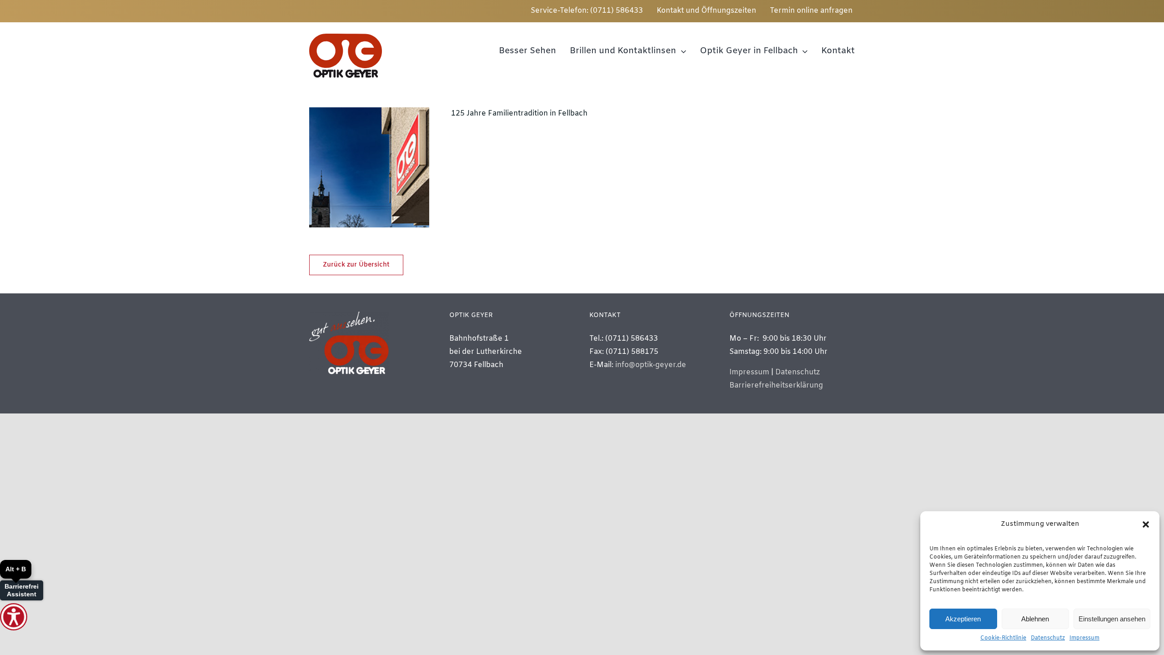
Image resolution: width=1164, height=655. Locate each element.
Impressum (1084, 638)
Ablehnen (1035, 619)
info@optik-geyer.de (650, 365)
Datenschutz (1048, 638)
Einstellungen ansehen (1112, 619)
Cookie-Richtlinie (1003, 638)
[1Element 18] (345, 37)
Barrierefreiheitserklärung (776, 385)
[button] (1145, 524)
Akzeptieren (963, 619)
